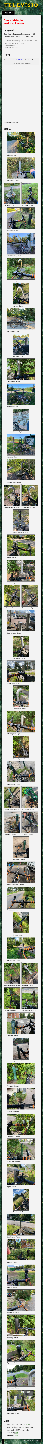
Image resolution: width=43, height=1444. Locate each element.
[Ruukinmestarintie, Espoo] (12, 505)
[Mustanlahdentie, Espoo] (21, 480)
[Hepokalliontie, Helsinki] (21, 958)
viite (27, 1424)
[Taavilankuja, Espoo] (21, 656)
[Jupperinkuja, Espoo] (21, 279)
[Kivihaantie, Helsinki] (21, 757)
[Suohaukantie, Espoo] (21, 329)
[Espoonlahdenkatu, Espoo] (21, 530)
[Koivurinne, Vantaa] (30, 203)
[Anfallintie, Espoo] (21, 153)
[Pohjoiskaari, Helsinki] (30, 807)
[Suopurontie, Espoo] (21, 178)
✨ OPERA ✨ (8, 13)
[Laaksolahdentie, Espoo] (21, 254)
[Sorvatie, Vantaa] (21, 1285)
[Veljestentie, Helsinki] (21, 1084)
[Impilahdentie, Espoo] (21, 681)
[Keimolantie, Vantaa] (21, 1411)
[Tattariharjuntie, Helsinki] (30, 1008)
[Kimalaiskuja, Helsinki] (21, 1134)
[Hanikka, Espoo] (21, 555)
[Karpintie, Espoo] (21, 581)
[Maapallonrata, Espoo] (30, 606)
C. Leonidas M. (29, 1440)
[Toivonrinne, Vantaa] (21, 228)
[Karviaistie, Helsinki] (21, 1033)
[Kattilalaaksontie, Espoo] (30, 505)
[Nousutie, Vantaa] (21, 1260)
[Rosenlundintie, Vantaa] (21, 1210)
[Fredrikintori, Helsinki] (12, 832)
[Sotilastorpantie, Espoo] (21, 732)
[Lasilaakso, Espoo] (21, 455)
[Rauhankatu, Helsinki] (21, 857)
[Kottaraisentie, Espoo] (21, 706)
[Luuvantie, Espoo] (21, 304)
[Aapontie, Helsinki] (21, 1059)
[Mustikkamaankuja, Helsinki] (21, 908)
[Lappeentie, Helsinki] (30, 983)
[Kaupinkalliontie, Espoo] (21, 631)
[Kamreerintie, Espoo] (21, 430)
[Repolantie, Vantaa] (21, 1361)
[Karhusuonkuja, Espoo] (21, 379)
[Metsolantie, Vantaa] (21, 1310)
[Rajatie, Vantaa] (21, 1185)
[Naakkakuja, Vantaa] (21, 1335)
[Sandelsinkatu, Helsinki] (21, 782)
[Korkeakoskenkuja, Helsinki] (12, 983)
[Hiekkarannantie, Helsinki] (12, 807)
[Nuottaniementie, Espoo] (12, 606)
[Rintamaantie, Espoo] (21, 405)
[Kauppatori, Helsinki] (30, 832)
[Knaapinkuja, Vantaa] (21, 1386)
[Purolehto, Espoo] (12, 203)
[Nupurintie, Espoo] (21, 354)
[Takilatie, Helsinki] (21, 933)
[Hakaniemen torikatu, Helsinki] (21, 883)
